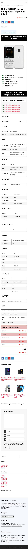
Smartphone (4, 466)
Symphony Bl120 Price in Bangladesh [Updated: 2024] (20, 379)
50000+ (3, 486)
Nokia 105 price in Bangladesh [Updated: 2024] (19, 396)
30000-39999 (4, 483)
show (13, 32)
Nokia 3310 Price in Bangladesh (12, 111)
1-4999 (2, 476)
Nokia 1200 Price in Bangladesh (12, 105)
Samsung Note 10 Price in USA (8, 523)
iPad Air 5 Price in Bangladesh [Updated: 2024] (11, 526)
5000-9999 (3, 477)
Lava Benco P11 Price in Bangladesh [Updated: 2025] (7, 379)
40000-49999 (4, 485)
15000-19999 (4, 479)
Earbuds (3, 467)
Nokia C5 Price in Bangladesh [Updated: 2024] (6, 396)
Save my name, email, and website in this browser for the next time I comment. (14, 444)
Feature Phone (4, 465)
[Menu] (1, 2)
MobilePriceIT (4, 540)
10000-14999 (4, 478)
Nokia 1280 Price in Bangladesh (12, 107)
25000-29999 (4, 482)
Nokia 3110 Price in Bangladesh (12, 109)
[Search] (25, 2)
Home (2, 5)
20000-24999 (4, 481)
